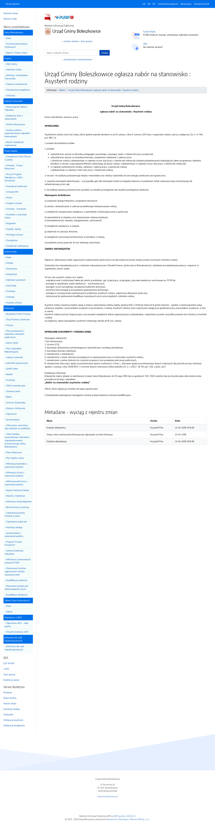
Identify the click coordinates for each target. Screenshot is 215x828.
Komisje (9, 262)
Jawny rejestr (12, 342)
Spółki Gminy (12, 368)
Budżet (9, 374)
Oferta (9, 611)
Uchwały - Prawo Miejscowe (14, 167)
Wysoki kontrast (201, 3)
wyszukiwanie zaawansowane (78, 59)
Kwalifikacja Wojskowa (16, 594)
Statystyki (8, 714)
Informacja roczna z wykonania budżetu (14, 474)
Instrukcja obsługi (14, 527)
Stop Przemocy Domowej (18, 319)
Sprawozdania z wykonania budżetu (14, 534)
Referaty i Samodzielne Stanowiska (16, 77)
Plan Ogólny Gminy (15, 458)
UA (143, 3)
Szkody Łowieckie (14, 357)
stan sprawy (86, 41)
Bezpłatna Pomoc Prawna (18, 313)
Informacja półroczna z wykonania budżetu (16, 483)
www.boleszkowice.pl (107, 796)
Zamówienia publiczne (16, 521)
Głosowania (11, 268)
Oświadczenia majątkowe (18, 89)
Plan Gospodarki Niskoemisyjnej (13, 350)
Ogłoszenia (11, 413)
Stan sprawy (9, 674)
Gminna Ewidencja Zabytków (14, 552)
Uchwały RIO (12, 191)
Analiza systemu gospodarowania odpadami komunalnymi (17, 133)
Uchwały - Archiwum (16, 208)
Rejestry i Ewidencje (15, 495)
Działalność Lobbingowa (17, 245)
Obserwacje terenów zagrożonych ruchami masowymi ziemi (15, 571)
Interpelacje (11, 274)
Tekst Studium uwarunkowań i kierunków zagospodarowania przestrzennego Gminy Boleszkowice (17, 440)
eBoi (145, 43)
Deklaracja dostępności (14, 725)
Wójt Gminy (11, 64)
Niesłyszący (186, 3)
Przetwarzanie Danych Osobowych (16, 45)
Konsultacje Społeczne (16, 186)
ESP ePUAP (9, 663)
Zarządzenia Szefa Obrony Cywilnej (18, 158)
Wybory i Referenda (15, 408)
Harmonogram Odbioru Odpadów (16, 108)
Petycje (9, 325)
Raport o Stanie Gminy (16, 52)
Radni (8, 257)
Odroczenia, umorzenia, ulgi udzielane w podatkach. (18, 427)
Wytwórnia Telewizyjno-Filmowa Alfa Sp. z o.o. (128, 819)
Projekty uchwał (14, 302)
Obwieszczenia (13, 391)
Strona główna (13, 3)
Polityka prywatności (13, 720)
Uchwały (10, 296)
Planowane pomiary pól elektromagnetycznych (16, 587)
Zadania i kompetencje (16, 84)
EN (149, 3)
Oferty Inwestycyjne (15, 385)
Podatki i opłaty (13, 229)
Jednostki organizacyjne (17, 363)
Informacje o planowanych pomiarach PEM (18, 561)
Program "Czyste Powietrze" (13, 543)
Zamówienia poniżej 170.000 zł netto (15, 514)
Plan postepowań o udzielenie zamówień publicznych (14, 333)
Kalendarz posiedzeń (15, 279)
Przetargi (10, 380)
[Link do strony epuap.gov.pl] (63, 17)
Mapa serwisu (10, 698)
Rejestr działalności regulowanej (14, 144)
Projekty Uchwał (14, 203)
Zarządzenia (12, 240)
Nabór (9, 396)
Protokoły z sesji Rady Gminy (16, 216)
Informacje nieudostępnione (19, 501)
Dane (8, 38)
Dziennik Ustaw (11, 13)
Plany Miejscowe (14, 452)
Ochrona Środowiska (15, 402)
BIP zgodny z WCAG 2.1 (125, 816)
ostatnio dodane (71, 41)
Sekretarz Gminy (14, 69)
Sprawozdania (12, 419)
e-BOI (6, 669)
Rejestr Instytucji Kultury (17, 490)
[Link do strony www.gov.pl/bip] (49, 17)
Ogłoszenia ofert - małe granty (16, 624)
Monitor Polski (10, 18)
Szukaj (104, 52)
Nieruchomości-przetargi (17, 507)
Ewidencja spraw (11, 679)
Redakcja (8, 692)
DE (154, 3)
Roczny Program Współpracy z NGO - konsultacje (14, 177)
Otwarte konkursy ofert (17, 631)
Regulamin (11, 223)
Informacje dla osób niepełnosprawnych (14, 648)
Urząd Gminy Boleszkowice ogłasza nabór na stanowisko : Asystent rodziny (103, 90)
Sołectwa (10, 95)
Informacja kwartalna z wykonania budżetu (16, 465)
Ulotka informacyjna (15, 124)
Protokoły (10, 291)
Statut (9, 197)
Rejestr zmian (10, 703)
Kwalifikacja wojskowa (16, 580)
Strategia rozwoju (14, 234)
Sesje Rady (11, 285)
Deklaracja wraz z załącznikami (14, 117)
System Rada (149, 31)
